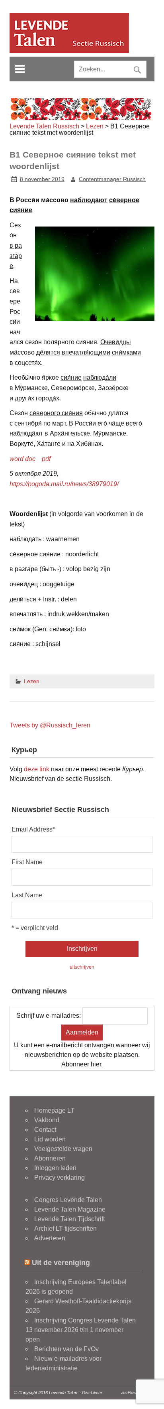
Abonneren (50, 1158)
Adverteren (49, 1238)
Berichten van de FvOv (66, 1349)
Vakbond (46, 1120)
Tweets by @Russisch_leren (50, 725)
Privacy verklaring (59, 1177)
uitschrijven (82, 967)
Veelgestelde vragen (63, 1148)
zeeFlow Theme (135, 1392)
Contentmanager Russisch (112, 179)
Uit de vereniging (61, 1263)
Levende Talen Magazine (69, 1209)
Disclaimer (92, 1392)
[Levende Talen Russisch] (69, 50)
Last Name (27, 895)
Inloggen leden (55, 1168)
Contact (45, 1129)
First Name (27, 862)
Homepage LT (54, 1110)
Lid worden (50, 1139)
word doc (22, 458)
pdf (46, 458)
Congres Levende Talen (68, 1199)
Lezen (31, 681)
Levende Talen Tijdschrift (69, 1219)
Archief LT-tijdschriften (65, 1228)
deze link (36, 769)
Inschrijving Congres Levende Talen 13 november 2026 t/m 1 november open (80, 1330)
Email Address (33, 829)
